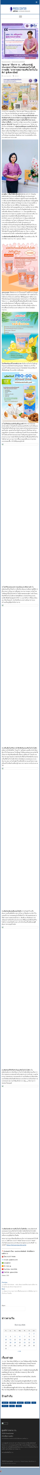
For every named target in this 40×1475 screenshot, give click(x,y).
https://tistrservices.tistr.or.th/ (16, 1245)
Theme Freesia (24, 1461)
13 (20, 1339)
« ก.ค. (19, 1351)
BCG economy (6, 61)
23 (34, 1342)
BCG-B (16, 76)
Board (27, 1402)
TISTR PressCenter (7, 1461)
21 (25, 1342)
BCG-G (20, 1402)
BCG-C (13, 1402)
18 (10, 1342)
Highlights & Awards (18, 61)
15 (29, 1339)
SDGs (18, 1406)
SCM (12, 1406)
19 (15, 1342)
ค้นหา (3, 1305)
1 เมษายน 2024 (7, 76)
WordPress (31, 1461)
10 (6, 1339)
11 (10, 1339)
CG (34, 1402)
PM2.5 (5, 1406)
